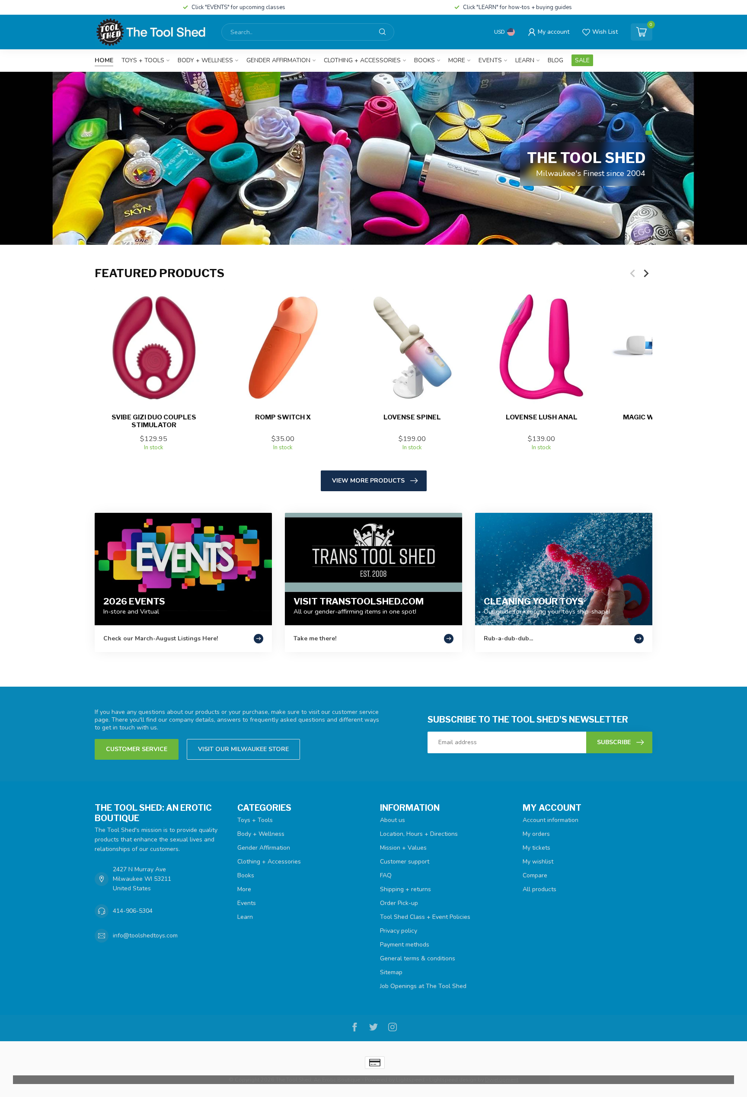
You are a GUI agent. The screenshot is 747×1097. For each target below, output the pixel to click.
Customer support (404, 861)
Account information (550, 820)
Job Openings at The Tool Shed (423, 986)
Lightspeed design (452, 1079)
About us (392, 820)
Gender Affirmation (278, 60)
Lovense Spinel (412, 417)
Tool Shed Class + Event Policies (425, 917)
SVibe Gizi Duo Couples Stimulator (154, 421)
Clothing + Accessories (362, 60)
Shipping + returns (405, 889)
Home (104, 60)
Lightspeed (410, 1079)
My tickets (536, 848)
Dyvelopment (501, 1079)
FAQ (386, 875)
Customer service (136, 749)
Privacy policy (398, 931)
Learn (524, 60)
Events (490, 60)
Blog (555, 60)
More (456, 60)
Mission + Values (403, 848)
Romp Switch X (283, 417)
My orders (536, 834)
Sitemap (391, 972)
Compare (535, 875)
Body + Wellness (205, 60)
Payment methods (404, 944)
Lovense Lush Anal (542, 417)
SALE (582, 60)
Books (424, 60)
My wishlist (538, 861)
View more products (368, 481)
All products (539, 889)
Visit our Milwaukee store (243, 749)
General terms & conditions (417, 958)
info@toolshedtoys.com (145, 935)
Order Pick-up (399, 903)
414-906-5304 (133, 911)
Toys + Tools (142, 60)
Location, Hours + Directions (419, 834)
